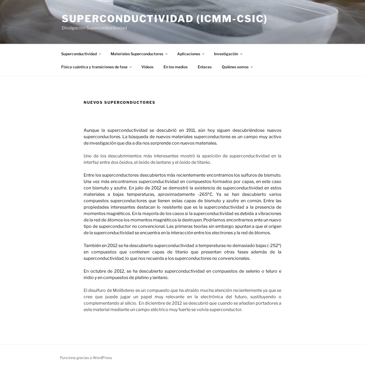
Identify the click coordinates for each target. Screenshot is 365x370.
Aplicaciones (188, 53)
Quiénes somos (235, 67)
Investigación (226, 53)
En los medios (176, 67)
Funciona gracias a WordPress (86, 357)
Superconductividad (79, 53)
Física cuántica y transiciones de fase (94, 67)
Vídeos (147, 67)
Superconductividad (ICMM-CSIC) (164, 19)
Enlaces (205, 67)
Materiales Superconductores (137, 53)
